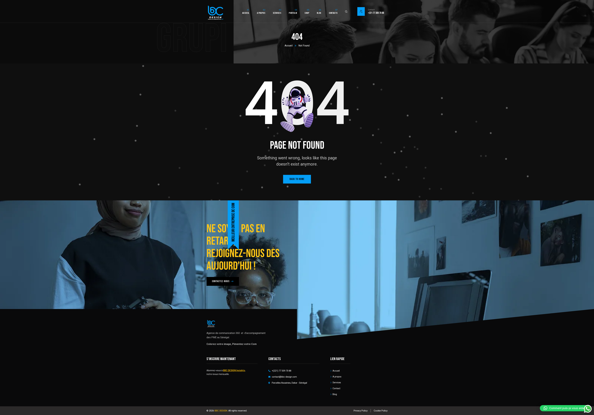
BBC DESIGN (221, 410)
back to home (297, 179)
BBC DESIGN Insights (234, 370)
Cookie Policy (380, 410)
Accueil (289, 45)
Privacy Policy (361, 410)
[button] (565, 408)
